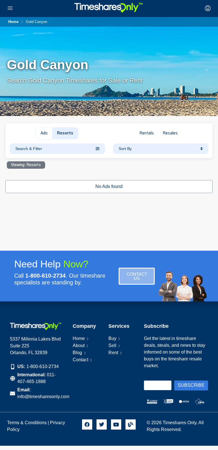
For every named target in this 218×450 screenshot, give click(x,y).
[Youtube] (116, 424)
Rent (113, 352)
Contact (80, 359)
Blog (77, 352)
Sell (112, 345)
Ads (44, 133)
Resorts (65, 133)
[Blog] (130, 424)
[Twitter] (102, 424)
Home (79, 338)
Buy (112, 338)
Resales (170, 133)
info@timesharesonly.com (43, 396)
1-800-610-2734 (42, 366)
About (79, 345)
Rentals (146, 133)
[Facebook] (87, 424)
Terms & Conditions (27, 422)
